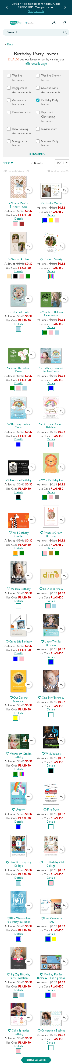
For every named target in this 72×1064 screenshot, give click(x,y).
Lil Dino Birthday (53, 589)
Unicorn (20, 809)
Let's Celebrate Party (53, 920)
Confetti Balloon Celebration (53, 313)
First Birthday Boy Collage (20, 864)
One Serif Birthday (53, 697)
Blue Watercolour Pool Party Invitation (18, 920)
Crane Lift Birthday (20, 641)
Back (10, 44)
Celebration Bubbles (53, 1030)
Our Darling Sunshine (20, 699)
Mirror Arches (20, 259)
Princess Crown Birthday (53, 534)
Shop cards (36, 11)
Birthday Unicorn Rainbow (53, 426)
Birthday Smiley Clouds (20, 426)
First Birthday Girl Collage (53, 864)
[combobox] (36, 32)
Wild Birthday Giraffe (20, 534)
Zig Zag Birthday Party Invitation (19, 976)
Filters (6, 163)
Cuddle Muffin (53, 203)
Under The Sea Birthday (53, 643)
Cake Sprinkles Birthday (20, 1032)
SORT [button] (60, 163)
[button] (4, 22)
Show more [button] (36, 154)
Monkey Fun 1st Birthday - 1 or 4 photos (51, 976)
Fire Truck (53, 809)
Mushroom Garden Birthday (20, 755)
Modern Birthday (20, 589)
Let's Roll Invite (20, 312)
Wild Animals (53, 753)
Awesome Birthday (20, 480)
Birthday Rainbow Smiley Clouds (53, 369)
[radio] (15, 223)
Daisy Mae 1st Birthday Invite (19, 205)
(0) (18, 171)
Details (18, 218)
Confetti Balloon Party (20, 369)
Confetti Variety (53, 259)
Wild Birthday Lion (53, 480)
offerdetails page (36, 63)
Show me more (36, 1060)
